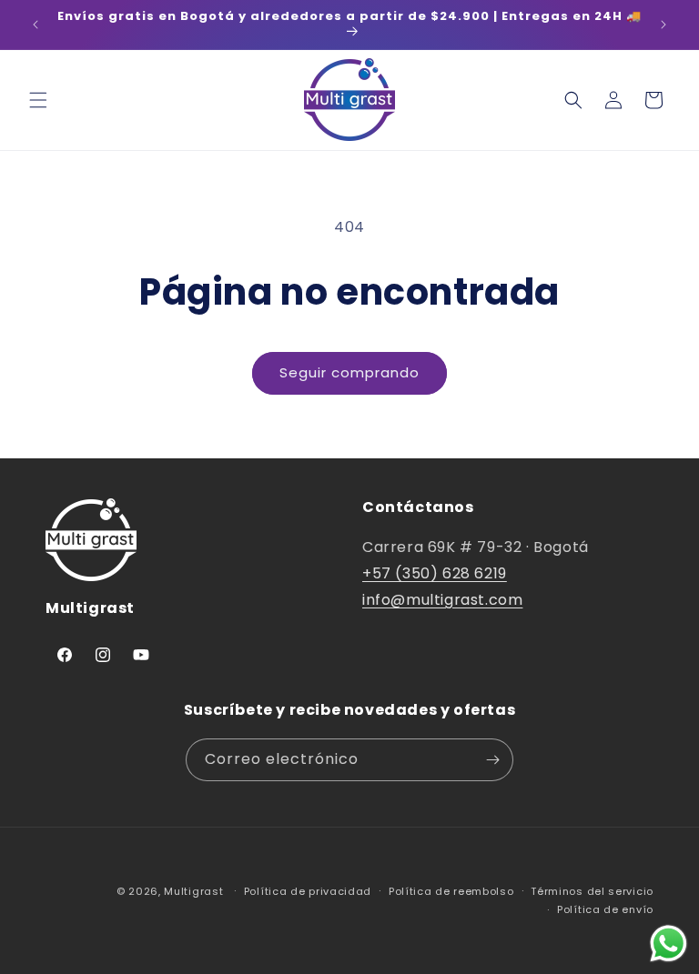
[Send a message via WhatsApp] (668, 943)
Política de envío (605, 909)
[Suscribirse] (492, 759)
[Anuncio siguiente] (663, 25)
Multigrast (193, 891)
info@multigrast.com (442, 599)
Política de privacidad (307, 891)
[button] (38, 100)
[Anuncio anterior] (35, 25)
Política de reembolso (451, 891)
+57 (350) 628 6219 (434, 573)
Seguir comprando (349, 372)
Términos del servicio (592, 891)
